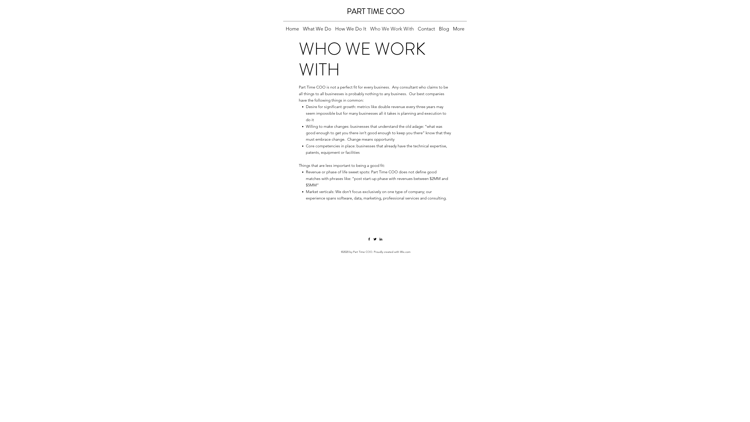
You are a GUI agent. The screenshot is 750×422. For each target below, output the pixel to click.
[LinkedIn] (381, 239)
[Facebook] (369, 239)
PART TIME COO (375, 11)
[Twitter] (375, 239)
